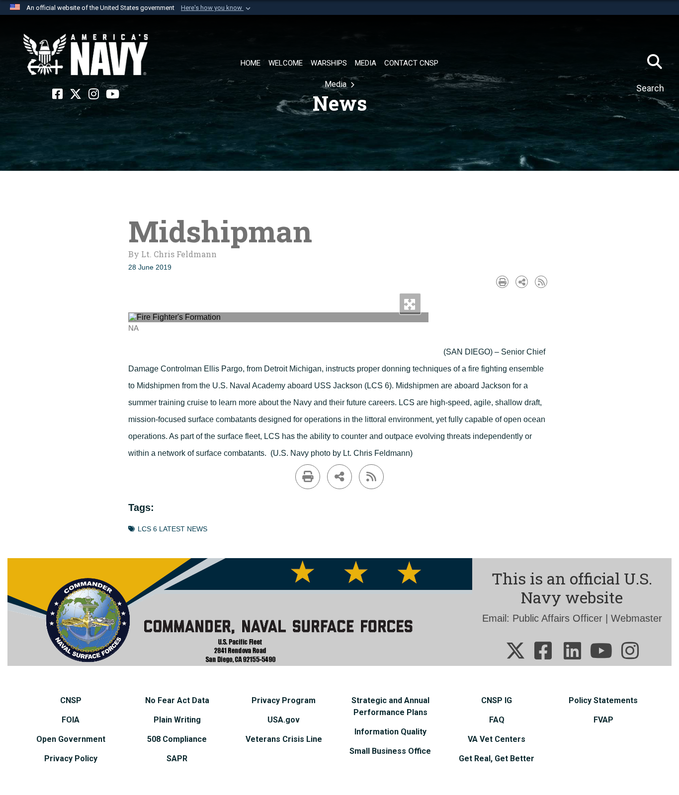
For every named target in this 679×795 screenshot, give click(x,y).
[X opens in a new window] (76, 94)
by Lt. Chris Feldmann (172, 254)
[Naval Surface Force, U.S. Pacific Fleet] (85, 54)
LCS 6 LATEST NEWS (172, 529)
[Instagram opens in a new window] (93, 94)
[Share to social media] (521, 282)
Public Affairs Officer (557, 618)
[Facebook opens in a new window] (57, 94)
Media (336, 84)
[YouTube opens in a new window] (112, 94)
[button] (217, 8)
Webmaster (636, 618)
